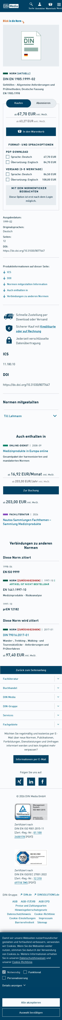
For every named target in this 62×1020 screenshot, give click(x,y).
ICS (8, 272)
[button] (40, 6)
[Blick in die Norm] (31, 42)
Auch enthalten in (17, 290)
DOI (8, 278)
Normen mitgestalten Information (26, 284)
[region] (31, 964)
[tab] (31, 416)
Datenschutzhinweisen (33, 958)
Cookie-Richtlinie (22, 962)
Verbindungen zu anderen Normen (27, 296)
